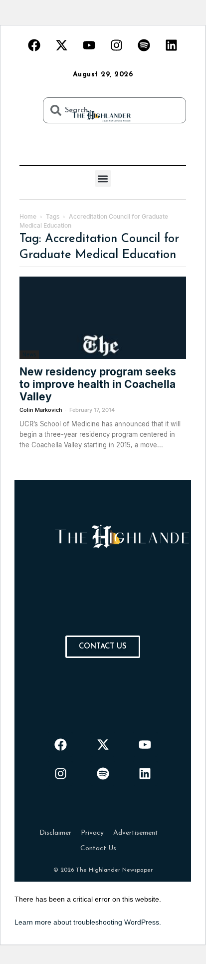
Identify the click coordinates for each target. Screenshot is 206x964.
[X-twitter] (61, 44)
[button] (103, 178)
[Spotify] (144, 44)
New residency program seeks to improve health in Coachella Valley (97, 384)
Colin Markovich (40, 409)
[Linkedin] (171, 44)
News (29, 354)
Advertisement (135, 833)
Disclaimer (55, 833)
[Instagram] (116, 44)
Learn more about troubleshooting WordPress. (87, 922)
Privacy (92, 833)
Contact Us (98, 848)
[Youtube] (89, 44)
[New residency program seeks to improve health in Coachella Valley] (102, 318)
